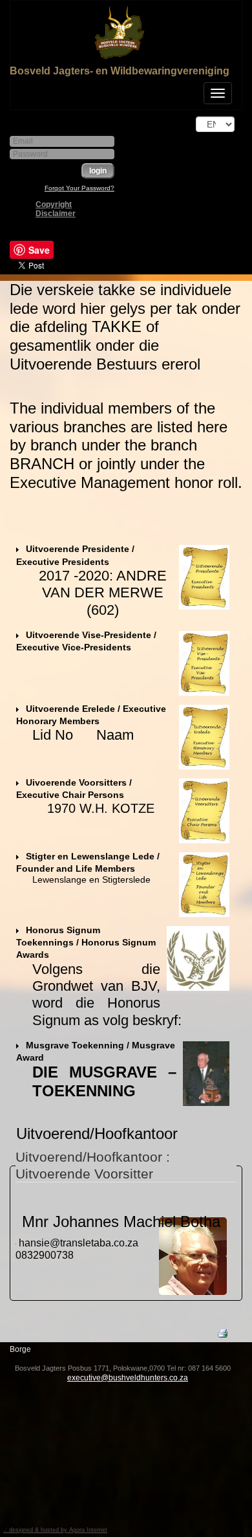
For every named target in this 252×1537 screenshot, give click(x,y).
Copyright (54, 204)
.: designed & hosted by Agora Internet (55, 1530)
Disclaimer (56, 213)
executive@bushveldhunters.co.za (127, 1377)
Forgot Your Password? (79, 188)
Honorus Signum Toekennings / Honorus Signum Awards (86, 942)
